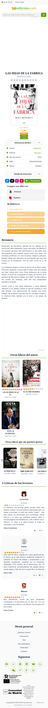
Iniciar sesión (7, 2)
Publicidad (24, 647)
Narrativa (37, 148)
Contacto (24, 651)
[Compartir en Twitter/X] (12, 181)
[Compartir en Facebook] (7, 181)
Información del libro (23, 143)
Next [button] (46, 460)
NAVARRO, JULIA (26, 474)
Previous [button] (2, 460)
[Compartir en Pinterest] (22, 181)
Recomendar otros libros (21, 231)
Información (24, 636)
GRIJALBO (37, 153)
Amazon (17, 192)
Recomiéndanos (24, 644)
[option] (10, 461)
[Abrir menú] (43, 15)
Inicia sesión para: (15, 209)
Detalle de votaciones (23, 174)
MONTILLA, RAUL (11, 436)
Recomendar (35, 181)
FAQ (24, 640)
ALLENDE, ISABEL (10, 473)
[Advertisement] (24, 45)
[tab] (24, 142)
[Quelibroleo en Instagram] (17, 181)
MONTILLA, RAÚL (24, 76)
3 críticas (24, 138)
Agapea (16, 198)
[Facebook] (6, 664)
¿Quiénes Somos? (24, 632)
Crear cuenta (19, 2)
